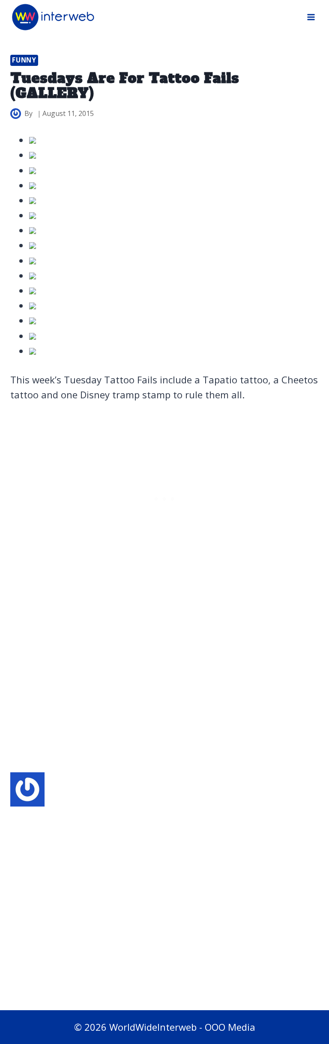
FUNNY (24, 60)
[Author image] (15, 113)
